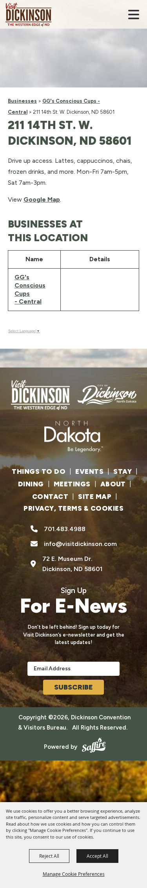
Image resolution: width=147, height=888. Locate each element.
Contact (50, 496)
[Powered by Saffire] (92, 746)
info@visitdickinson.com (80, 544)
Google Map (42, 199)
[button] (133, 14)
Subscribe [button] (73, 687)
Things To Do (38, 471)
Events (89, 471)
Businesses (22, 101)
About (113, 484)
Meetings (72, 484)
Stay (122, 471)
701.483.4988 (64, 529)
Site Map (94, 496)
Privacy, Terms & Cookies (73, 508)
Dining (31, 484)
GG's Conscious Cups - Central (30, 289)
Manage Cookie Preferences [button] (74, 874)
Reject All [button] (49, 856)
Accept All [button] (97, 856)
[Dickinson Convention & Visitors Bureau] (28, 14)
